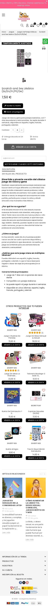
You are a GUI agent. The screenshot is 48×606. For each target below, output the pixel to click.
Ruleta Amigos (12, 449)
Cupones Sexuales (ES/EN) (36, 412)
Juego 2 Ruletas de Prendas (12, 337)
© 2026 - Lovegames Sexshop (24, 599)
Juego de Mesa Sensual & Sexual (36, 337)
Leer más (6, 532)
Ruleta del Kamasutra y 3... (12, 412)
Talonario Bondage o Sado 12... (36, 374)
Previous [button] (41, 474)
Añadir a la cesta (25, 146)
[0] (43, 25)
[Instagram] (27, 582)
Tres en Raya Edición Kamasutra (36, 450)
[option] (24, 80)
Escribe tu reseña (13, 106)
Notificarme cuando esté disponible (24, 164)
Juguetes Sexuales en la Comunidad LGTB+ (12, 503)
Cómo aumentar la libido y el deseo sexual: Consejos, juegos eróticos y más (35, 506)
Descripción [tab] (8, 169)
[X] (23, 582)
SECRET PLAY (36, 405)
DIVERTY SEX (12, 330)
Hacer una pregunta (14, 112)
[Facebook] (20, 582)
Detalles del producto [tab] (14, 173)
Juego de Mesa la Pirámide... (12, 374)
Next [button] (44, 474)
